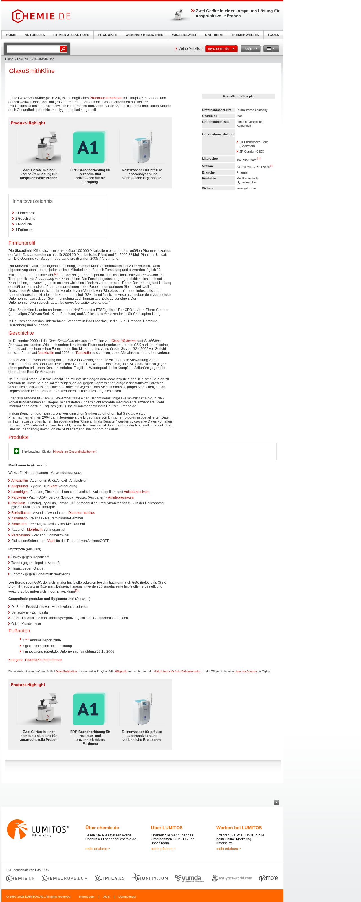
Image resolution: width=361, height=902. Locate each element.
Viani (51, 541)
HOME (11, 35)
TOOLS (273, 35)
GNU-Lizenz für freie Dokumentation (177, 671)
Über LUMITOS (167, 827)
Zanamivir (19, 518)
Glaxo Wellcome (124, 341)
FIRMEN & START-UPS (71, 35)
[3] (76, 590)
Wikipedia (121, 671)
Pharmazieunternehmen (43, 660)
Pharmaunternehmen (106, 98)
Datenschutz (127, 896)
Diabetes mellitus (81, 513)
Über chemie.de (102, 827)
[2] (56, 273)
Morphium (35, 530)
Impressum (86, 896)
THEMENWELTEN (245, 35)
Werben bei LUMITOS (239, 827)
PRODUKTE (107, 35)
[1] (259, 158)
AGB (106, 896)
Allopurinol (19, 486)
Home (9, 59)
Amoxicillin (46, 353)
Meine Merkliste (190, 49)
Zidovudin (19, 524)
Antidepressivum (136, 492)
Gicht (53, 486)
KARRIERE (214, 35)
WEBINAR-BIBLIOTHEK (145, 35)
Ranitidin (18, 503)
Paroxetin (83, 353)
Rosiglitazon (20, 513)
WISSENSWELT (184, 35)
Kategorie (15, 660)
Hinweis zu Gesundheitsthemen (74, 451)
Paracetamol (21, 535)
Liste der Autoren (246, 671)
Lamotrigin (19, 492)
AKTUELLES (35, 35)
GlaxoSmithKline (66, 671)
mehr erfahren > (97, 849)
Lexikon (22, 59)
